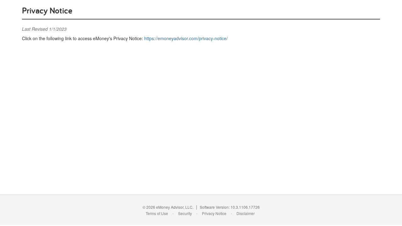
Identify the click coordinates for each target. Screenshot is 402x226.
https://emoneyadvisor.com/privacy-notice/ (186, 38)
